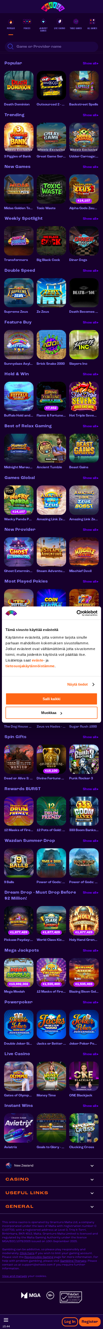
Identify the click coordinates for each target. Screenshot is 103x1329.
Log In (69, 1322)
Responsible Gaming (38, 1257)
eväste (37, 660)
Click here (27, 1253)
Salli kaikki (51, 699)
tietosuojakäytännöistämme (30, 666)
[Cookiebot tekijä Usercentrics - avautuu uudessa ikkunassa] (76, 613)
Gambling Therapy (73, 1261)
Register (90, 1322)
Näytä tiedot (77, 684)
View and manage (14, 1276)
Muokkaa (48, 713)
